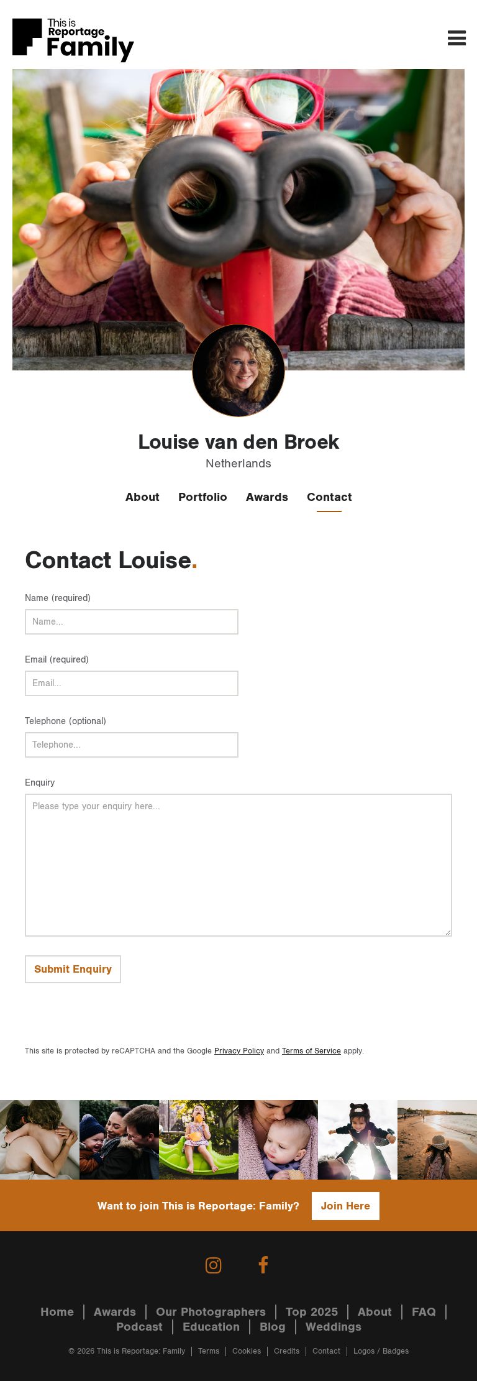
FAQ (424, 1312)
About (142, 497)
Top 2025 (312, 1312)
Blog (273, 1326)
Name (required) (58, 598)
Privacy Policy (239, 1051)
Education (211, 1326)
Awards (267, 497)
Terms (208, 1351)
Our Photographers (211, 1312)
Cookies (246, 1351)
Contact (329, 497)
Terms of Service (311, 1051)
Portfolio (202, 497)
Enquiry (40, 783)
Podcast (139, 1326)
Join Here (345, 1206)
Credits (286, 1351)
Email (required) (57, 659)
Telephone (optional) (65, 721)
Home (57, 1312)
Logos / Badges (381, 1351)
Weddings (333, 1326)
